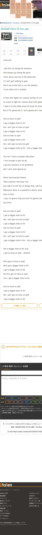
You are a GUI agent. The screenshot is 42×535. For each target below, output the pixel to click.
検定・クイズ (4, 511)
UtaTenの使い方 (34, 506)
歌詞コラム (3, 503)
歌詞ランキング (5, 501)
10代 (9, 402)
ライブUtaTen (4, 516)
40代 (35, 402)
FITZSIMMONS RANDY (25, 38)
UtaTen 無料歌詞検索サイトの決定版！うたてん (12, 522)
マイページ (3, 498)
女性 (26, 398)
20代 (17, 402)
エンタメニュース (5, 506)
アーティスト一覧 (34, 501)
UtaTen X (32, 496)
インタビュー (4, 518)
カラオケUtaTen (5, 513)
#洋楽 (16, 43)
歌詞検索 (3, 496)
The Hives (19, 33)
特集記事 (3, 508)
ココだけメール (34, 493)
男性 (12, 398)
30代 (26, 402)
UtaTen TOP (4, 493)
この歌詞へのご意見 (19, 306)
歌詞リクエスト (34, 498)
